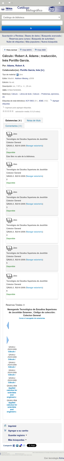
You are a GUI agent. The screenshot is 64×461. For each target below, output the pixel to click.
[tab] (13, 120)
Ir (31, 28)
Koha (61, 458)
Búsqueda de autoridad (43, 38)
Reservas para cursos (19, 38)
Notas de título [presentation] (34, 120)
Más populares (33, 41)
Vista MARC (27, 49)
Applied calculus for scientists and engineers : (12, 392)
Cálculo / (12, 351)
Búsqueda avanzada (51, 35)
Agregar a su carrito (18, 430)
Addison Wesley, (21, 78)
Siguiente (8, 343)
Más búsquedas (16, 439)
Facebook (13, 445)
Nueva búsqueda (49, 41)
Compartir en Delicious (20, 445)
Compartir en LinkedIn (17, 445)
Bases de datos (32, 35)
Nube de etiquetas (15, 41)
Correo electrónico (23, 445)
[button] (10, 3)
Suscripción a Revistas (12, 35)
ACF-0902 (30, 100)
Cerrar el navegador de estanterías (32, 318)
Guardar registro (16, 435)
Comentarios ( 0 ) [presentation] (14, 125)
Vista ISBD (41, 49)
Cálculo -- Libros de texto (21, 93)
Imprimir (12, 425)
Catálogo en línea (3, 3)
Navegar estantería (34, 145)
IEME (41, 100)
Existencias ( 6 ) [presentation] (14, 120)
